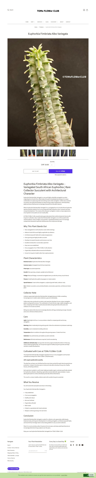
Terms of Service (11, 458)
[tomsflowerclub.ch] (48, 10)
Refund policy (11, 461)
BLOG (47, 22)
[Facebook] (73, 445)
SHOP (32, 22)
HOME (27, 22)
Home (36, 27)
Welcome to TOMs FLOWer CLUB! (25, 472)
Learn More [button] (64, 475)
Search (9, 445)
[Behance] (71, 445)
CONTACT (68, 22)
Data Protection (11, 450)
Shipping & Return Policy (13, 453)
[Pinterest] (79, 445)
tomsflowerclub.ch (14, 472)
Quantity (52, 161)
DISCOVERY (53, 22)
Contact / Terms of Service (13, 448)
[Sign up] (46, 451)
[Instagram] (76, 445)
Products (41, 27)
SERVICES (39, 22)
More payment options (60, 175)
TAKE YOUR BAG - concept (13, 455)
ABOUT (62, 22)
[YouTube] (82, 445)
